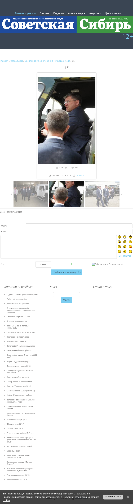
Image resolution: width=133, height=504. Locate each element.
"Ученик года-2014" (15, 429)
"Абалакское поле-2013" (17, 341)
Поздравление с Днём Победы (20, 433)
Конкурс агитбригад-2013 (18, 377)
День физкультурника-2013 (18, 366)
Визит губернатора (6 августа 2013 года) (22, 356)
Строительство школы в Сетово (21, 332)
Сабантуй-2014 (13, 451)
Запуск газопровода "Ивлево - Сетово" (20, 463)
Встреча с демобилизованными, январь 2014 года (21, 401)
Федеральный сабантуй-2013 (19, 350)
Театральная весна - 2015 (18, 475)
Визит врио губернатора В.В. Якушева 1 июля (47, 61)
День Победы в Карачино (18, 303)
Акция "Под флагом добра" (18, 361)
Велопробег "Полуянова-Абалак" (21, 346)
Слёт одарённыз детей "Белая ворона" (20, 407)
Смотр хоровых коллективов (19, 382)
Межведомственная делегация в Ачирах (21, 414)
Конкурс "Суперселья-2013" (19, 386)
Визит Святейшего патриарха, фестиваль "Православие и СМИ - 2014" (22, 440)
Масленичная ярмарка (16, 420)
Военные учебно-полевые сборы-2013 (18, 327)
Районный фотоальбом (17, 299)
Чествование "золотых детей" (20, 446)
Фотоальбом (16, 61)
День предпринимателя (17, 321)
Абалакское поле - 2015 (17, 480)
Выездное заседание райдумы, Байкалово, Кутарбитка (20, 470)
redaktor (80, 175)
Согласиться (113, 496)
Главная (4, 61)
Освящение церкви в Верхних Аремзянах (20, 372)
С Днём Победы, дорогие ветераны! (22, 294)
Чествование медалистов (18, 337)
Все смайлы (125, 256)
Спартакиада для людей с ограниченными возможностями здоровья (21, 310)
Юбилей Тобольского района (19, 395)
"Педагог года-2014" (15, 424)
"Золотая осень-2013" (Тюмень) (21, 391)
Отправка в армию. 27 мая (18, 317)
